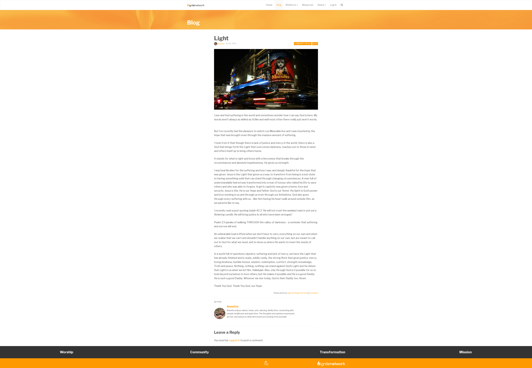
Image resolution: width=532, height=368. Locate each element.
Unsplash (314, 293)
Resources (307, 5)
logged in (234, 340)
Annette (221, 44)
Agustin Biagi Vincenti (297, 293)
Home (269, 5)
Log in (333, 5)
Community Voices (303, 43)
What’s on (291, 5)
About (320, 5)
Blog (279, 5)
